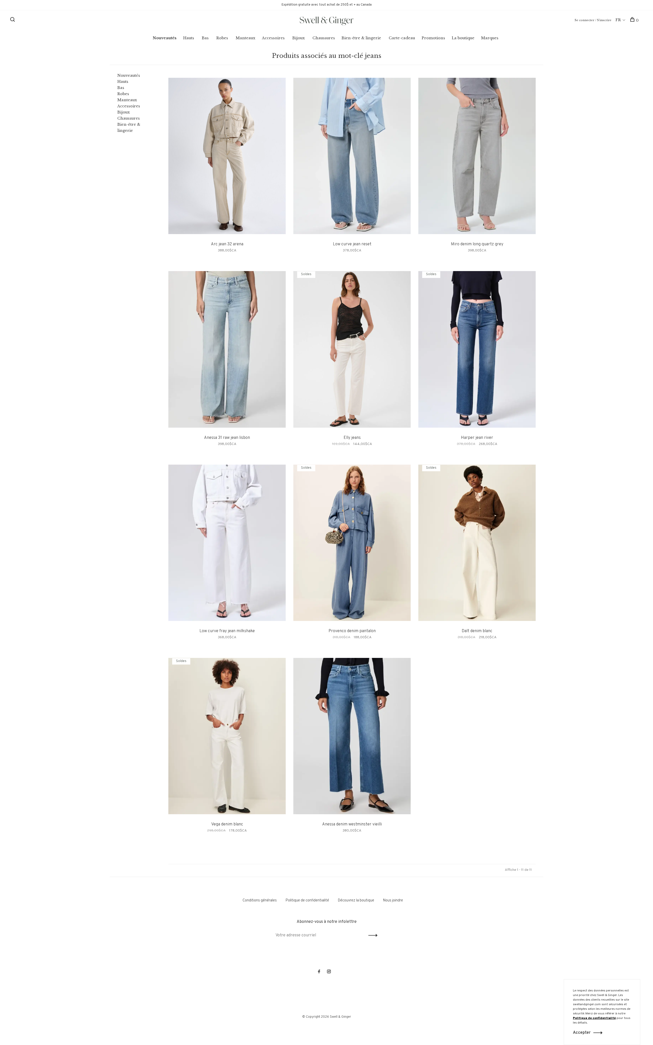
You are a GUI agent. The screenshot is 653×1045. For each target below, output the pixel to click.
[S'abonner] (407, 538)
